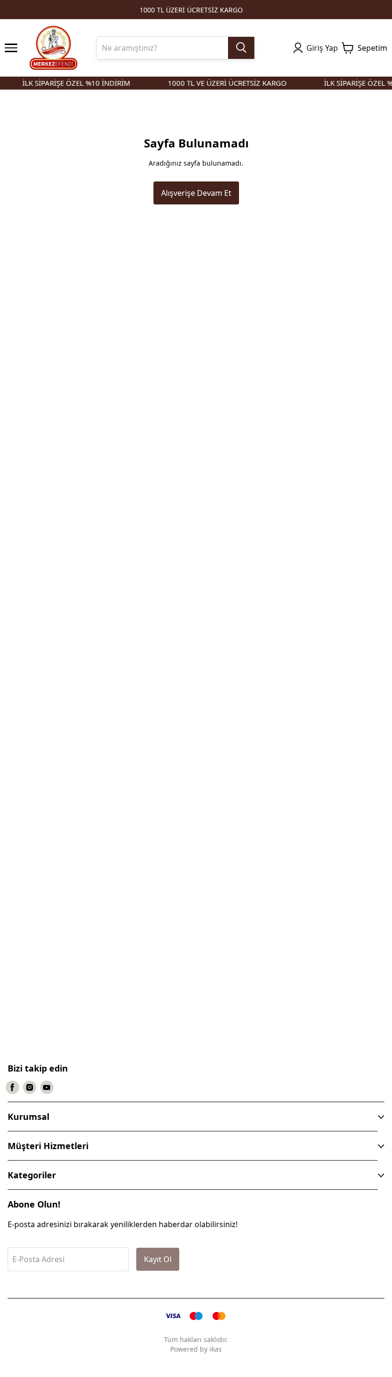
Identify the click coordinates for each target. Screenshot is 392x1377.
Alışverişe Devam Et (196, 193)
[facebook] (12, 1087)
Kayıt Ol (158, 1259)
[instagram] (29, 1087)
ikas (215, 1349)
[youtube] (47, 1087)
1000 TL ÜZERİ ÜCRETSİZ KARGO (191, 9)
